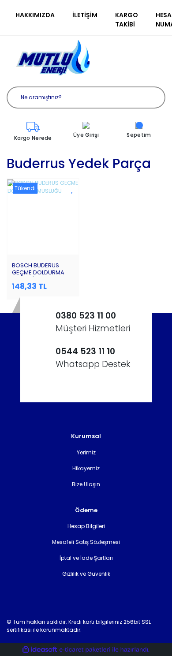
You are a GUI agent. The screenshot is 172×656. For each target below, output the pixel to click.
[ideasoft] (39, 649)
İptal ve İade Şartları (86, 558)
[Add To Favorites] (72, 189)
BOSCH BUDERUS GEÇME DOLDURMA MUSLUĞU (38, 272)
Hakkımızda (35, 15)
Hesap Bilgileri (86, 526)
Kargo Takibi (126, 20)
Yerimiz (86, 452)
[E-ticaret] (85, 649)
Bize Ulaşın (86, 484)
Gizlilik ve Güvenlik (86, 573)
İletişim (84, 15)
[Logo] (53, 57)
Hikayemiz (86, 468)
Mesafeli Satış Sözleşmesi (86, 542)
